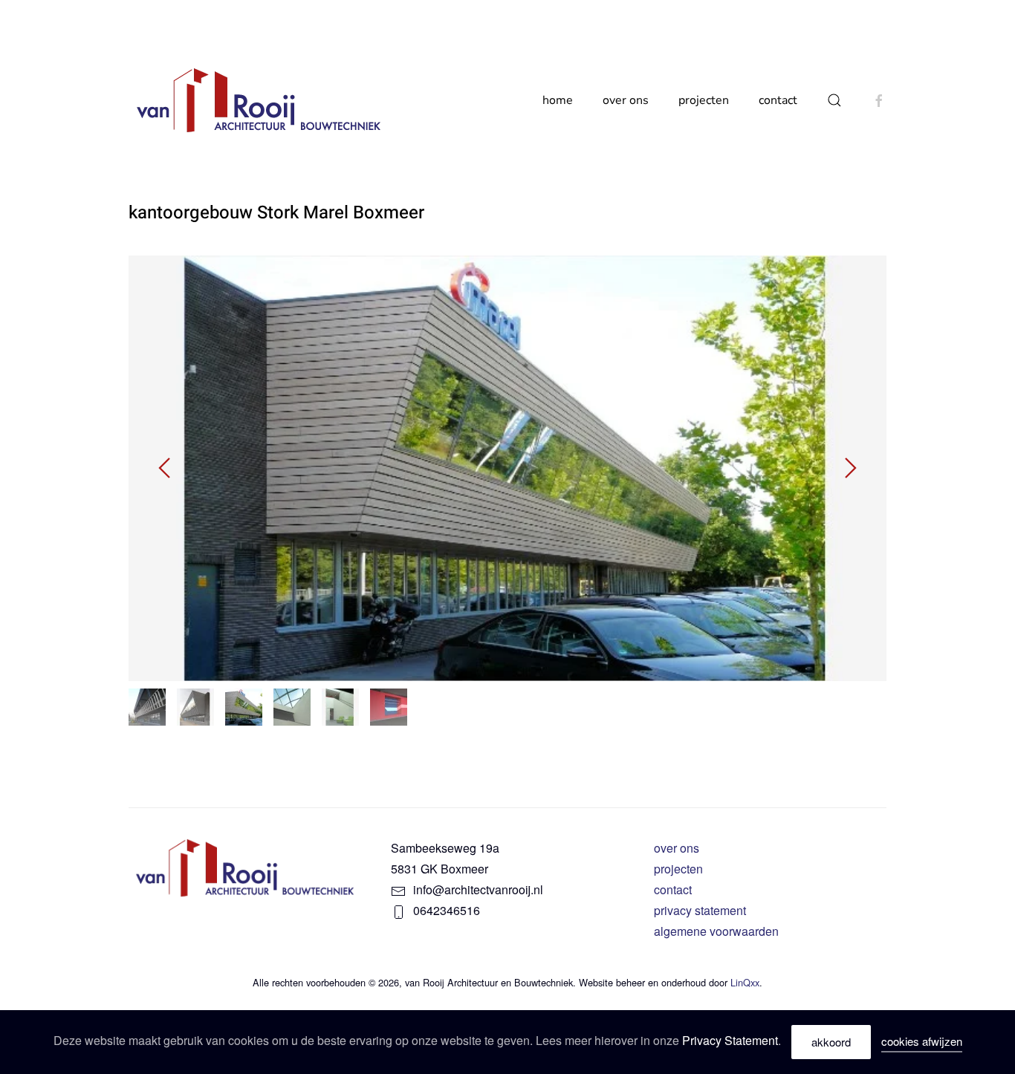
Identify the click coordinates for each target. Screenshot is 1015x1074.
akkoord (831, 1041)
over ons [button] (626, 100)
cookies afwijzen (921, 1041)
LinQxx (744, 982)
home (557, 100)
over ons (676, 847)
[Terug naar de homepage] (261, 100)
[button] (834, 100)
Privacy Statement (730, 1040)
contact (778, 100)
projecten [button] (703, 100)
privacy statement (700, 910)
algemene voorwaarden (716, 931)
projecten (678, 868)
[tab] (147, 707)
